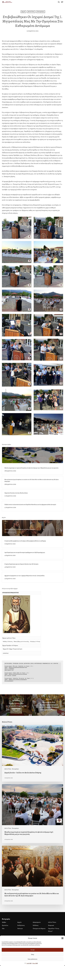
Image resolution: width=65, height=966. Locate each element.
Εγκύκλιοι (5, 925)
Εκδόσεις (35, 925)
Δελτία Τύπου (31, 11)
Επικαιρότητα (40, 11)
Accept (32, 950)
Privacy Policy (35, 963)
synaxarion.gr (5, 653)
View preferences (32, 959)
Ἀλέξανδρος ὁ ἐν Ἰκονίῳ (35, 641)
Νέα (3, 928)
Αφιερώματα (37, 922)
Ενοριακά (51, 925)
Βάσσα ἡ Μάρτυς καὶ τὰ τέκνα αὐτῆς (21, 641)
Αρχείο (23, 11)
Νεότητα (20, 928)
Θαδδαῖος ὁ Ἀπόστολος (8, 641)
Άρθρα (4, 922)
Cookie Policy (28, 963)
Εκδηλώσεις (21, 925)
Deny (32, 954)
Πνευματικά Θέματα (39, 928)
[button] (62, 938)
